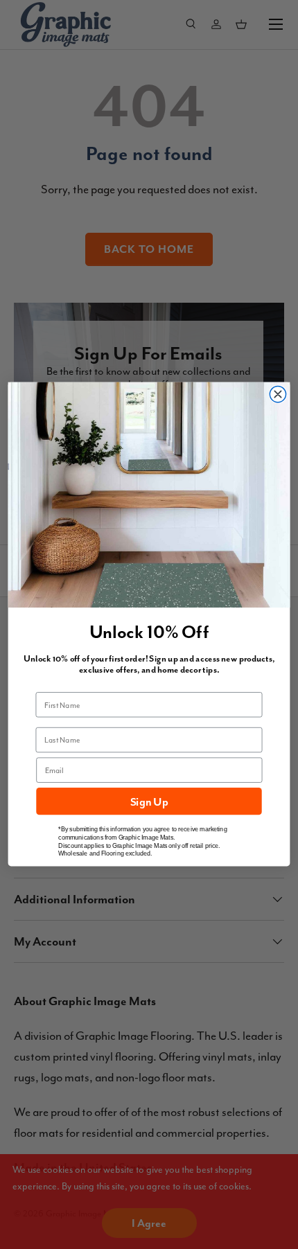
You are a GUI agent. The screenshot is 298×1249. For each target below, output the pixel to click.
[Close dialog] (278, 394)
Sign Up (149, 801)
